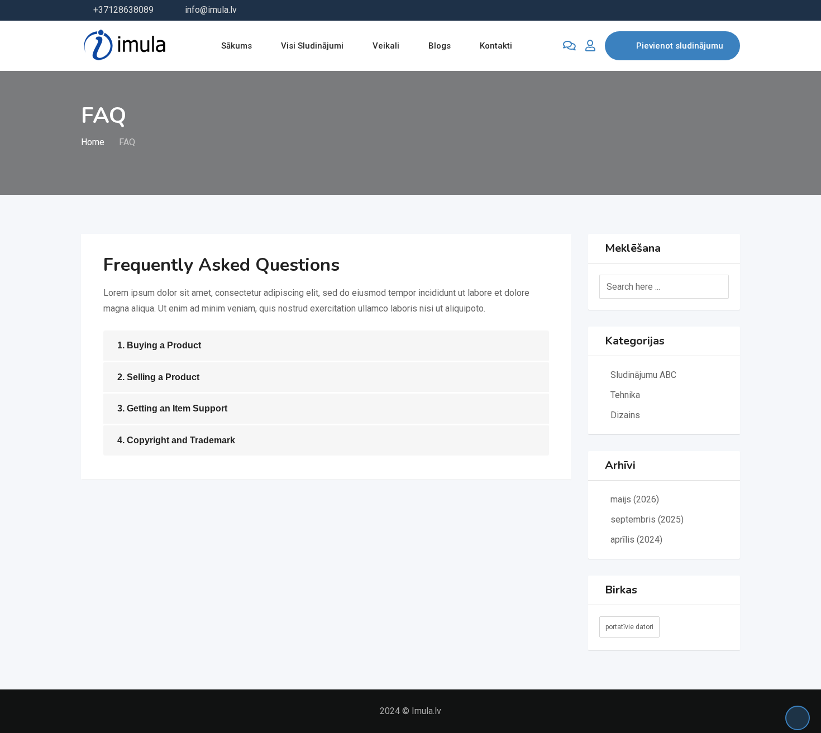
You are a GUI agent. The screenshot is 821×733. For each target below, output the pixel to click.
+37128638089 (123, 9)
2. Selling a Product (158, 377)
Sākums (236, 46)
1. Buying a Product (159, 345)
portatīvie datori (629, 627)
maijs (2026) (634, 499)
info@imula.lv (211, 9)
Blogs (439, 46)
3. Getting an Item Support (172, 408)
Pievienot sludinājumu (679, 46)
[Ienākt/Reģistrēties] (590, 45)
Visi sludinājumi (312, 46)
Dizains (625, 415)
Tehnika (625, 395)
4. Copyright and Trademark (176, 440)
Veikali (386, 46)
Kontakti (496, 46)
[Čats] (569, 45)
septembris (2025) (647, 519)
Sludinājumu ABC (643, 375)
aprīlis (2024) (636, 539)
